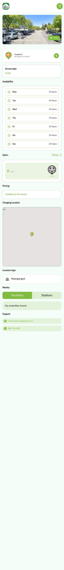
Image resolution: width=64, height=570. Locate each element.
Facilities (17, 295)
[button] (32, 234)
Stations (46, 295)
